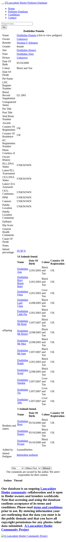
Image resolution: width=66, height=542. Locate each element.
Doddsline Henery (26, 50)
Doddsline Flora (22, 293)
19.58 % (21, 250)
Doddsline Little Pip (22, 313)
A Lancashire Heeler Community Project (26, 527)
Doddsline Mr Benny (22, 332)
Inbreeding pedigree (27, 454)
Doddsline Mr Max (22, 342)
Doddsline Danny (22, 433)
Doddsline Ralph (22, 362)
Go (4, 27)
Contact (12, 17)
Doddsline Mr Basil (22, 323)
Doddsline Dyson (22, 442)
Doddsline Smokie (22, 381)
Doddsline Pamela (26, 35)
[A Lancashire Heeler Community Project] (24, 536)
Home (11, 8)
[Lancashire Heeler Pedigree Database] (26, 2)
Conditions (14, 14)
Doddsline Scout (22, 372)
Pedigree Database (18, 11)
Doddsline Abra (25, 53)
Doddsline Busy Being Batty (22, 282)
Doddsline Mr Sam (22, 352)
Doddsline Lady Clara (22, 302)
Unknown (22, 39)
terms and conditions (48, 507)
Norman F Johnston (27, 42)
